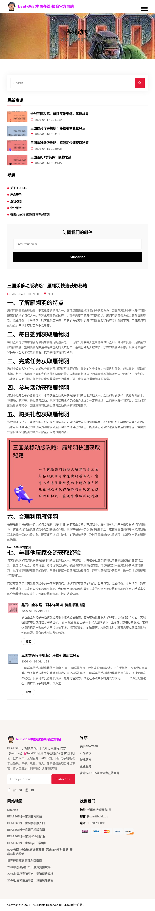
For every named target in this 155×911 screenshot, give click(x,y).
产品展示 (16, 195)
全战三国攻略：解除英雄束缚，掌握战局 (59, 114)
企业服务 (16, 208)
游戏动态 (16, 201)
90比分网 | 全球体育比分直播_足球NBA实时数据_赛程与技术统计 (39, 852)
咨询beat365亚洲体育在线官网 (30, 215)
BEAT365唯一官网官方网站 (24, 816)
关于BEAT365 (19, 188)
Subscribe (77, 257)
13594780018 (96, 823)
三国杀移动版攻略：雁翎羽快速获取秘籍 (59, 143)
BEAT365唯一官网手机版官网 (26, 830)
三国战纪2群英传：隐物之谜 (50, 157)
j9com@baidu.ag (97, 816)
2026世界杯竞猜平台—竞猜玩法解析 (30, 874)
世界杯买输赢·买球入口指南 (24, 861)
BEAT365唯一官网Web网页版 (26, 836)
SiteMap (12, 810)
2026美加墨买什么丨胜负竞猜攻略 (28, 867)
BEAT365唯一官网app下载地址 (27, 843)
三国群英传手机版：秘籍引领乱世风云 (57, 128)
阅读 (28, 641)
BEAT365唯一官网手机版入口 (26, 823)
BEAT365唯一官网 (71, 905)
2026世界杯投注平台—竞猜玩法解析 (30, 880)
